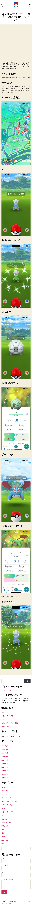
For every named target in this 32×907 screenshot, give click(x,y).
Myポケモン (5, 791)
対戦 (2, 833)
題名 (2, 872)
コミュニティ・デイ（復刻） (9, 723)
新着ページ (4, 712)
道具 (2, 844)
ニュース (4, 819)
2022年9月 (4, 760)
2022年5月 (4, 774)
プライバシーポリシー (8, 690)
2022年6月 (4, 770)
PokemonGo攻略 (11, 901)
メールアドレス (5, 865)
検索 (2, 678)
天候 (2, 829)
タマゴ (3, 815)
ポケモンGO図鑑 (6, 822)
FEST (3, 787)
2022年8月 (4, 763)
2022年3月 (4, 777)
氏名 (2, 858)
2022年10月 (4, 756)
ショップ (4, 808)
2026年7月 (4, 746)
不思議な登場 (5, 726)
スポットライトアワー (8, 716)
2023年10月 (4, 749)
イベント (4, 719)
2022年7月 (4, 767)
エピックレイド (6, 798)
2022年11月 (4, 753)
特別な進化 (4, 840)
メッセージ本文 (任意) (7, 879)
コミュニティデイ (6, 805)
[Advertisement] (16, 45)
